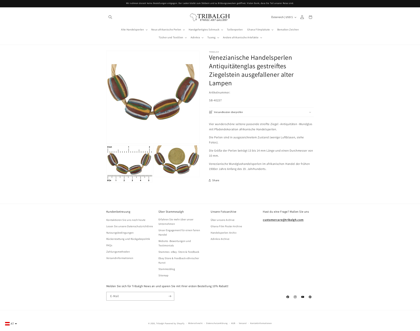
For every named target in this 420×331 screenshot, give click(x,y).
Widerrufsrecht (195, 323)
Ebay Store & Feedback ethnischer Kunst (178, 260)
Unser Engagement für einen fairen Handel (179, 232)
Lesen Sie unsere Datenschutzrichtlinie (129, 226)
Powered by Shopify (175, 323)
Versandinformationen (119, 258)
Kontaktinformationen (261, 323)
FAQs (109, 245)
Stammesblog (166, 269)
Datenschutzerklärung (217, 323)
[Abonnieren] (170, 296)
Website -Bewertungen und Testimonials (174, 243)
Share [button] (215, 180)
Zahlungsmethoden (118, 251)
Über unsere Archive (223, 220)
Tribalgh (160, 323)
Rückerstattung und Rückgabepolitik (128, 239)
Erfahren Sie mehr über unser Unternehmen (175, 222)
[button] (110, 17)
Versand (243, 323)
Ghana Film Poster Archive (226, 226)
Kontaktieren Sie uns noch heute (126, 220)
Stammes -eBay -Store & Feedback (178, 252)
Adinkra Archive (220, 239)
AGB (233, 323)
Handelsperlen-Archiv (224, 232)
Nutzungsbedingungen (120, 232)
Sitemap (163, 275)
